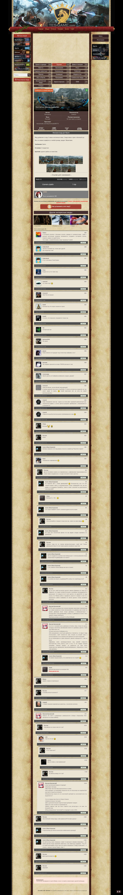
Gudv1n (73, 114)
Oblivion (22, 52)
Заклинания (59, 68)
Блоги (67, 29)
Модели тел (77, 74)
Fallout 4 (22, 44)
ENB (77, 82)
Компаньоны (59, 71)
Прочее (40, 74)
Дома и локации (77, 64)
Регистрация (100, 40)
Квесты (40, 68)
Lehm (45, 192)
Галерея (60, 29)
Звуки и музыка (59, 82)
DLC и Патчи (41, 77)
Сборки (40, 86)
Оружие (59, 64)
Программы (59, 77)
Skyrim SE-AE (22, 40)
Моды (47, 29)
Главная (40, 29)
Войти (100, 36)
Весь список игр (22, 69)
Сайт (72, 29)
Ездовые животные (40, 71)
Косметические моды (41, 81)
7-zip (74, 184)
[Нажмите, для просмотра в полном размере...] (46, 163)
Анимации (59, 74)
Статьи (53, 29)
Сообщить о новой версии (44, 90)
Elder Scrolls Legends (99, 58)
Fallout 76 (22, 60)
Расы (77, 68)
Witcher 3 (22, 56)
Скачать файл (48, 184)
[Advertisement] (100, 90)
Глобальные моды (77, 77)
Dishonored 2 (97, 54)
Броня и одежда (41, 64)
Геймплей (77, 71)
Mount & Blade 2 (22, 65)
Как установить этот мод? (61, 206)
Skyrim (22, 48)
